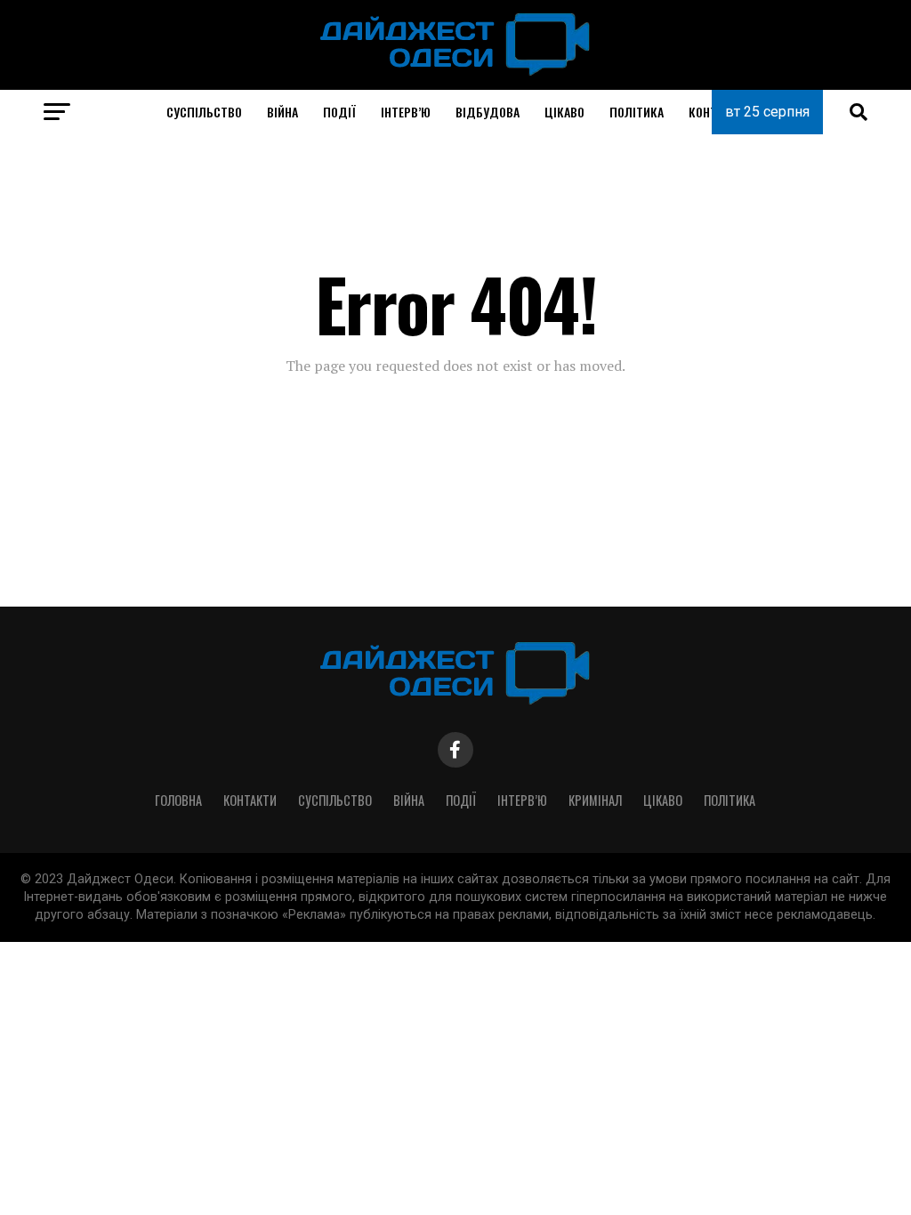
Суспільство (204, 111)
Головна (178, 800)
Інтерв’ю (406, 111)
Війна (282, 111)
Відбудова (488, 111)
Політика (636, 111)
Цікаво (564, 111)
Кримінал (595, 800)
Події (339, 111)
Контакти (250, 800)
